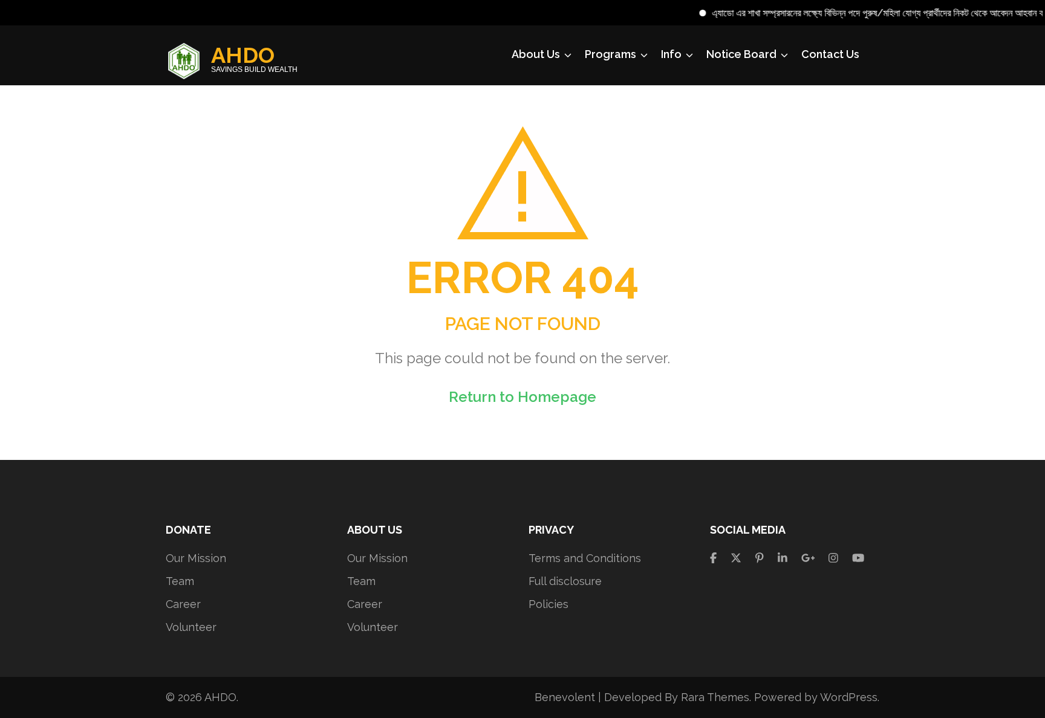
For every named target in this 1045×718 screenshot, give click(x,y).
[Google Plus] (808, 558)
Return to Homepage (522, 397)
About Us (536, 54)
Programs (610, 54)
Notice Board (741, 54)
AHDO (243, 55)
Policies (548, 604)
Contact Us (830, 54)
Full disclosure (565, 581)
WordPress (848, 697)
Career (183, 604)
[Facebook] (713, 558)
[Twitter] (736, 558)
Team (180, 581)
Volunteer (191, 627)
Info (671, 54)
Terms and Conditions (585, 558)
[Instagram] (833, 558)
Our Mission (196, 558)
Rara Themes (715, 697)
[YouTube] (858, 558)
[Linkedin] (782, 558)
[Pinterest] (759, 558)
